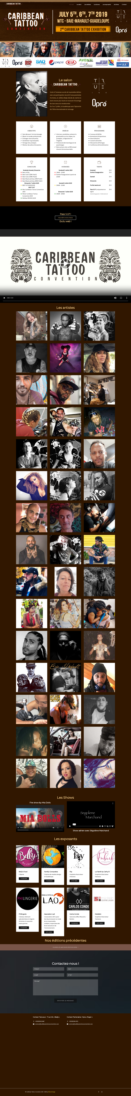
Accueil (71, 4)
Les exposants (107, 4)
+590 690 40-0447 (39, 1021)
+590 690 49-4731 (73, 1021)
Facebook (24, 878)
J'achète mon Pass (65, 217)
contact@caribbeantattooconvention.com (47, 1024)
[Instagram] (33, 336)
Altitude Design (51, 1092)
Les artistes (87, 4)
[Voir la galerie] (31, 340)
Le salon (79, 4)
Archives (116, 4)
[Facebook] (30, 336)
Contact (124, 4)
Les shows (97, 4)
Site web (74, 880)
